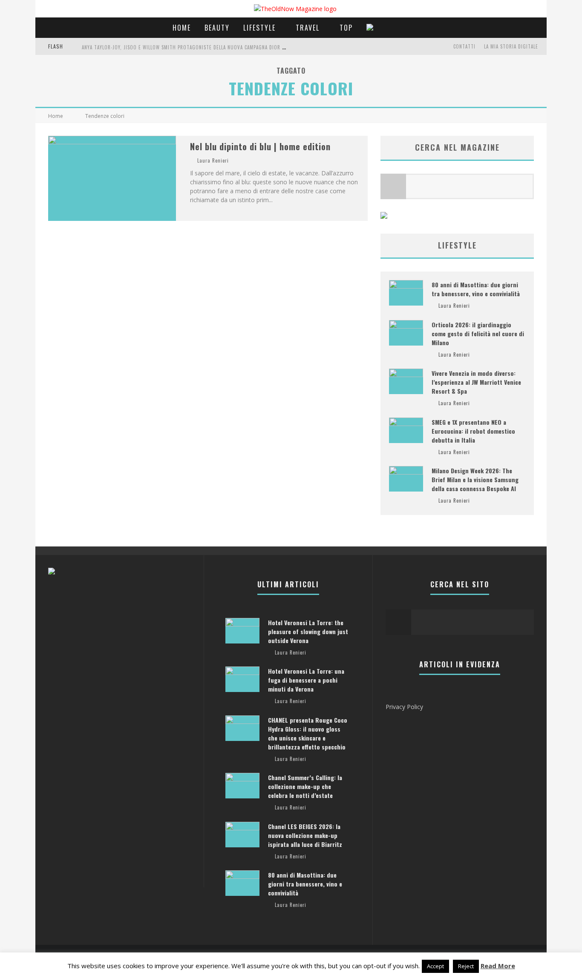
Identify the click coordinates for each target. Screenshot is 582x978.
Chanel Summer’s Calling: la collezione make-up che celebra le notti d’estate (305, 786)
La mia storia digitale (511, 46)
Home (182, 28)
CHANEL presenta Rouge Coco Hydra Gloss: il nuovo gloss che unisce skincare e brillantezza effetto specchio (307, 733)
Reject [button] (466, 966)
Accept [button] (435, 966)
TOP (346, 28)
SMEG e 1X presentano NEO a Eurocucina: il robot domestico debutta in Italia (473, 431)
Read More (498, 965)
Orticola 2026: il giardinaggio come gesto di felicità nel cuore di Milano (478, 333)
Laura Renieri (213, 160)
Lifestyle (259, 28)
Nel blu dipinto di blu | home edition (260, 146)
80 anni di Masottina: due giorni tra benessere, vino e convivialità (476, 289)
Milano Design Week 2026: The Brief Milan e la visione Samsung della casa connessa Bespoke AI (475, 479)
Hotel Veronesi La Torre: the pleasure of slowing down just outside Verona (308, 631)
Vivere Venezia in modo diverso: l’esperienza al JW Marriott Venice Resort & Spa (476, 382)
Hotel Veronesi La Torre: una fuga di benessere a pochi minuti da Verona (306, 679)
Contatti (464, 46)
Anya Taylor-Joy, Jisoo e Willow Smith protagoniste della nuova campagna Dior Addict (190, 47)
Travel (308, 28)
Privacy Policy (404, 707)
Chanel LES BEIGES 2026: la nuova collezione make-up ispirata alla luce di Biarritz (305, 835)
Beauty (217, 28)
